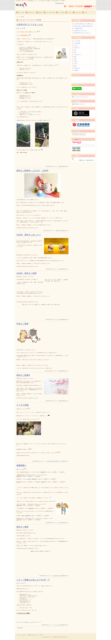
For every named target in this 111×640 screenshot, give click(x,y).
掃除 (75, 59)
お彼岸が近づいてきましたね (29, 24)
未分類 (59, 166)
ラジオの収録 (22, 405)
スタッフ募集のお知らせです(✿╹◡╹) (33, 580)
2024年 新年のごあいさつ (28, 235)
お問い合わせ (78, 12)
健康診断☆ (21, 465)
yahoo (76, 139)
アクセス (69, 12)
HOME (41, 634)
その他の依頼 (49, 461)
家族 (57, 230)
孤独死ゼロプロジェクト (33, 634)
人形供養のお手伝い (78, 28)
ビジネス (56, 625)
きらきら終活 (77, 40)
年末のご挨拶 (22, 324)
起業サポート (58, 461)
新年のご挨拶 (22, 527)
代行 (75, 49)
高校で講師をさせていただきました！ (82, 32)
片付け (75, 63)
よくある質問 (61, 12)
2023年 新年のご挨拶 (26, 273)
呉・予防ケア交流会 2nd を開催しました (84, 23)
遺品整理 (76, 70)
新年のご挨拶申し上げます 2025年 (32, 170)
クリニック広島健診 (26, 479)
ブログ (85, 12)
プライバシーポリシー (22, 634)
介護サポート (77, 47)
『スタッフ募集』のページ (26, 622)
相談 (75, 65)
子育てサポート (77, 54)
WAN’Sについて (31, 12)
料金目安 (40, 12)
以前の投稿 (19, 627)
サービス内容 (21, 12)
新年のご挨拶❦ (23, 375)
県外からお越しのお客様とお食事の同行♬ (83, 26)
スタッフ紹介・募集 (50, 12)
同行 (75, 52)
